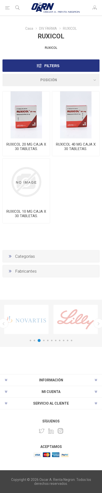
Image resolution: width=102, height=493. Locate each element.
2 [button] (34, 340)
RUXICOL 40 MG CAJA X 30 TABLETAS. (76, 146)
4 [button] (44, 340)
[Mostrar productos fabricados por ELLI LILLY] (75, 319)
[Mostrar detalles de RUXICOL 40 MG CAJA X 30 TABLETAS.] (75, 114)
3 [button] (39, 340)
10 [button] (67, 340)
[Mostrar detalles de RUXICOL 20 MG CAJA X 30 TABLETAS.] (26, 114)
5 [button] (48, 340)
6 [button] (51, 340)
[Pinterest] (51, 431)
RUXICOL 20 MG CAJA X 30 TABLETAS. (26, 146)
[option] (26, 319)
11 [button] (71, 340)
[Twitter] (42, 431)
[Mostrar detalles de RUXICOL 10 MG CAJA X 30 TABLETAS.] (26, 182)
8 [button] (59, 340)
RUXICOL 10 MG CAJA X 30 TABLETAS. (26, 213)
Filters (51, 66)
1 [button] (30, 340)
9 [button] (63, 340)
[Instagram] (60, 431)
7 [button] (55, 340)
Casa (29, 28)
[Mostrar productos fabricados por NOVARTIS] (26, 319)
